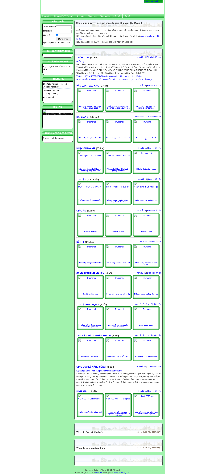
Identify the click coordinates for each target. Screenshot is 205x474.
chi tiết (63, 84)
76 (44, 87)
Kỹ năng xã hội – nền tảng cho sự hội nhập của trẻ (99, 371)
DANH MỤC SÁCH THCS (90, 356)
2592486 (47, 91)
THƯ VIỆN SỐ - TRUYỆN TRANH (93, 335)
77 (44, 93)
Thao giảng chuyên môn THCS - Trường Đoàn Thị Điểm (146, 413)
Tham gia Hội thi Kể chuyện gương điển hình (118, 169)
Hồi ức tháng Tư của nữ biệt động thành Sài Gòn (118, 201)
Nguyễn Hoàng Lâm (122, 473)
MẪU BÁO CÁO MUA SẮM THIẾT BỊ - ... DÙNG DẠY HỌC (118, 107)
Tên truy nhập (49, 26)
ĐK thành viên (64, 42)
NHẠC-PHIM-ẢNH (85, 148)
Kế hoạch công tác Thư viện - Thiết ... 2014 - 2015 (90, 107)
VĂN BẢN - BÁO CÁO (87, 85)
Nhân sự (80, 61)
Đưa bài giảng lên (153, 117)
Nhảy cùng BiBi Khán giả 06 (146, 200)
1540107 (47, 84)
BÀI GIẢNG (82, 117)
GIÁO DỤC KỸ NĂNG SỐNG (91, 367)
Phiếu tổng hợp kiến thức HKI (118, 263)
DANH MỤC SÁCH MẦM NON (146, 356)
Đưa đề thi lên (155, 242)
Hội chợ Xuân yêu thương (146, 169)
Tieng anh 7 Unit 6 (146, 325)
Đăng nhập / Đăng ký (153, 1)
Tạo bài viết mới (154, 57)
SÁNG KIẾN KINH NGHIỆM (90, 273)
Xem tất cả (141, 57)
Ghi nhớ (46, 35)
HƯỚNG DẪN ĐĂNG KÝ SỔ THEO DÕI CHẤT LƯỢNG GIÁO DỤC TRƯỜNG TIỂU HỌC (114, 79)
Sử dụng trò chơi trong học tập (118, 294)
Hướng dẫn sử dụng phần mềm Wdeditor (118, 326)
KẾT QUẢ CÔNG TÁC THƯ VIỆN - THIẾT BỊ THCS (146, 107)
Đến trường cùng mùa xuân (90, 200)
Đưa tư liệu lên (154, 148)
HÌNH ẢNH (81, 391)
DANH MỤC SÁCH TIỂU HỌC (118, 356)
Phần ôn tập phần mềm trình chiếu (146, 263)
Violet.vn (98, 473)
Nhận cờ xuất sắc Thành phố (90, 412)
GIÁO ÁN (81, 210)
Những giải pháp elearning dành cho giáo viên (90, 326)
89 (44, 97)
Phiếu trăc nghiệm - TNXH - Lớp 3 (146, 138)
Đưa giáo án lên (154, 85)
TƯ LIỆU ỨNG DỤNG (87, 304)
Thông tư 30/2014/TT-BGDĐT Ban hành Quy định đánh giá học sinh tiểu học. (109, 76)
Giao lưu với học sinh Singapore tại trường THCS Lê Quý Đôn (118, 413)
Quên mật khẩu (50, 42)
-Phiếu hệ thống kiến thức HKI (90, 138)
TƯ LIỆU (81, 179)
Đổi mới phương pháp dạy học (146, 294)
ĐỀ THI (80, 242)
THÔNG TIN (82, 57)
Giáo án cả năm (90, 231)
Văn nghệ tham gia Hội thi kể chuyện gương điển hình (90, 169)
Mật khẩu (47, 31)
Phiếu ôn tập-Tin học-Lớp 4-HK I (118, 138)
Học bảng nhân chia (90, 294)
